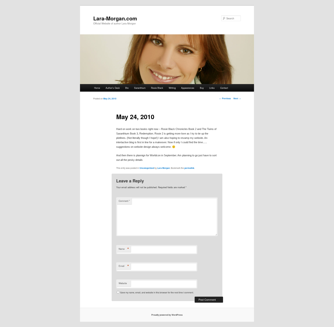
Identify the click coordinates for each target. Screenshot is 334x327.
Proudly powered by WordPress (167, 314)
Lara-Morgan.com (115, 18)
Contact (224, 87)
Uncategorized (147, 168)
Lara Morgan (163, 168)
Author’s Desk (113, 87)
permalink (189, 168)
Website (123, 283)
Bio (127, 87)
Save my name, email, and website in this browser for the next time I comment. (157, 292)
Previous (225, 98)
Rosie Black (157, 87)
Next (237, 98)
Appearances (187, 87)
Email (124, 266)
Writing (172, 87)
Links (212, 87)
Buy (202, 87)
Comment (124, 200)
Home (97, 87)
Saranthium (140, 87)
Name (124, 249)
